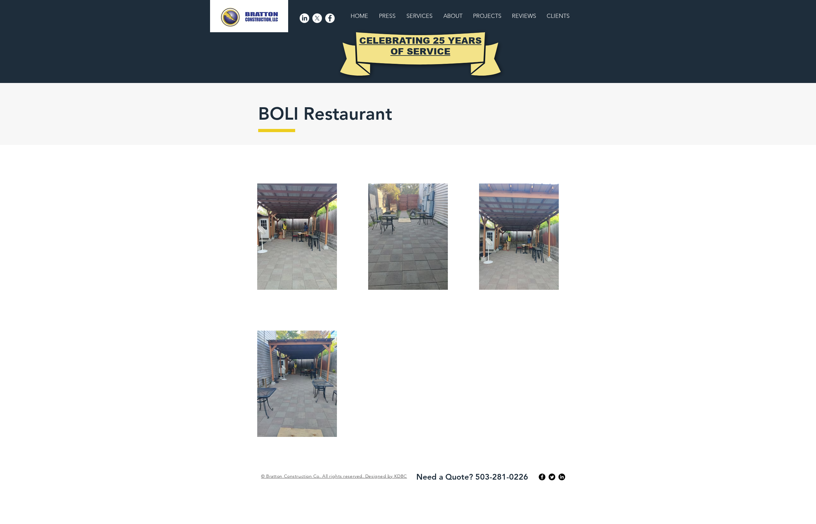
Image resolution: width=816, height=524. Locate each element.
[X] (317, 18)
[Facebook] (330, 18)
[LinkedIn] (304, 18)
